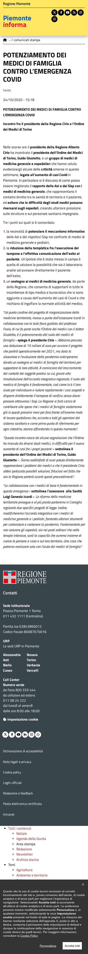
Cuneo (7, 670)
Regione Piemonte (16, 3)
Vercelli (32, 670)
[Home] (5, 40)
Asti (6, 660)
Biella (7, 665)
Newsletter (24, 854)
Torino (31, 660)
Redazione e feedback (18, 793)
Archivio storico (27, 859)
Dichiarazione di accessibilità (23, 751)
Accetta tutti (72, 945)
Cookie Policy (29, 935)
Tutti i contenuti (19, 828)
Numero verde (13, 684)
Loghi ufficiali (12, 782)
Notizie (21, 833)
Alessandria (12, 654)
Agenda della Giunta (31, 838)
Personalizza (48, 945)
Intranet (9, 814)
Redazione (24, 849)
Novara (32, 654)
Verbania (33, 665)
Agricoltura (24, 870)
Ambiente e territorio (31, 875)
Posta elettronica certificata (22, 803)
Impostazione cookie (22, 719)
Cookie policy (12, 772)
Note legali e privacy (17, 761)
